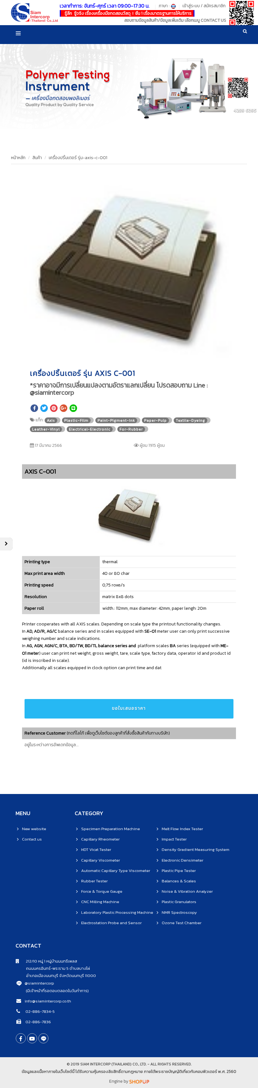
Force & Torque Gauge (101, 891)
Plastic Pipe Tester (179, 871)
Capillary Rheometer (100, 839)
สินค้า (37, 157)
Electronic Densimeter (182, 860)
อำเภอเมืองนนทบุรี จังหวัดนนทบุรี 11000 (56, 976)
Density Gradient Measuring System (195, 849)
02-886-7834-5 (40, 1011)
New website (34, 829)
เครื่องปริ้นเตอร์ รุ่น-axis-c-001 (78, 157)
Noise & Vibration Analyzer (187, 891)
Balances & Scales (179, 881)
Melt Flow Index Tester (182, 829)
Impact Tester (174, 839)
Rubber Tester (94, 881)
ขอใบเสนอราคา (129, 708)
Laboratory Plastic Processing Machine (117, 912)
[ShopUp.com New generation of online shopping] (139, 1081)
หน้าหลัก (18, 157)
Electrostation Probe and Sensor (111, 923)
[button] (229, 179)
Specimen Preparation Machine (110, 829)
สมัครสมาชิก (215, 6)
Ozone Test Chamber (181, 923)
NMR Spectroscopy (179, 912)
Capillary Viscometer (100, 860)
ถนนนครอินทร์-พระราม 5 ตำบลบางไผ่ (53, 968)
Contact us (32, 839)
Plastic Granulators (179, 902)
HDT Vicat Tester (96, 849)
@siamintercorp (39, 983)
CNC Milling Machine (100, 902)
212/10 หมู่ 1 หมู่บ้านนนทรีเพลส (48, 961)
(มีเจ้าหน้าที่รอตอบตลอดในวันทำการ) (57, 991)
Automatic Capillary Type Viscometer (115, 871)
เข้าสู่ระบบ (191, 6)
